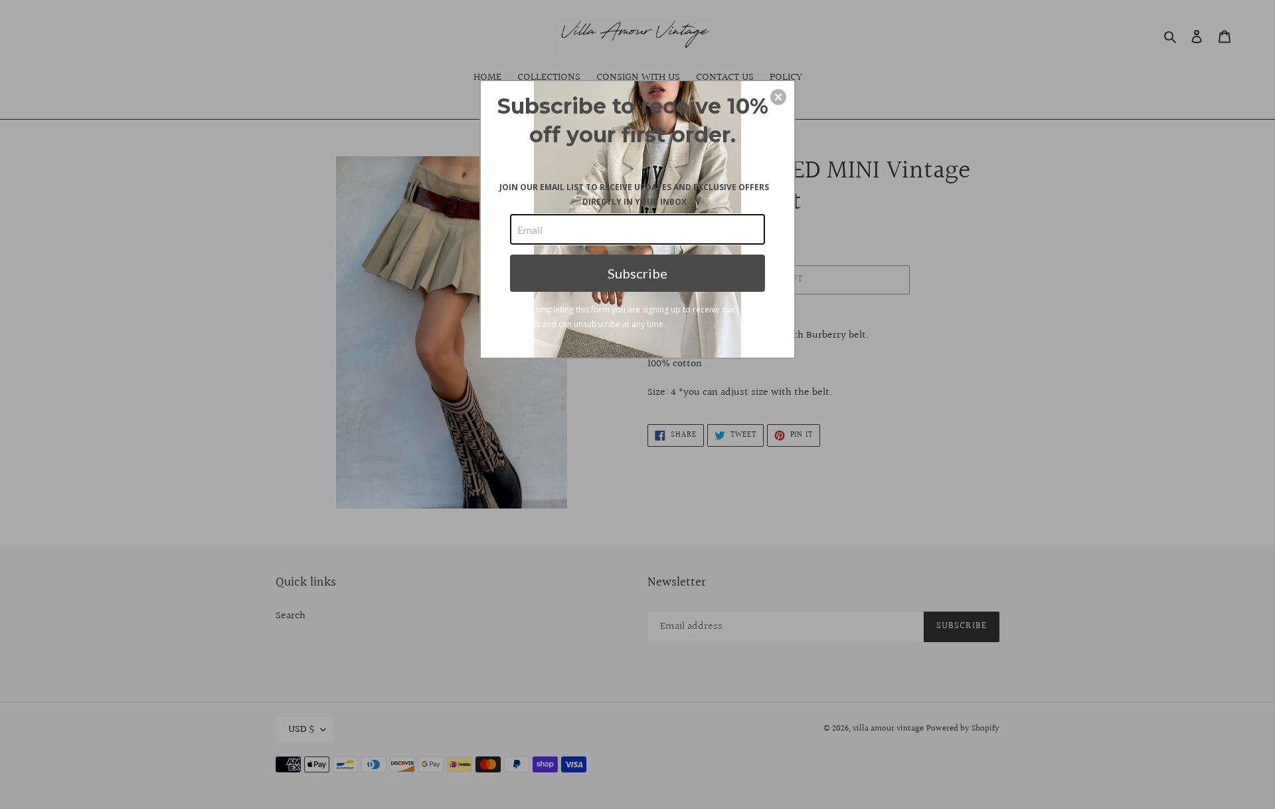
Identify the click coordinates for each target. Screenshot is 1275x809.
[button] (778, 97)
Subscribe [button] (637, 273)
